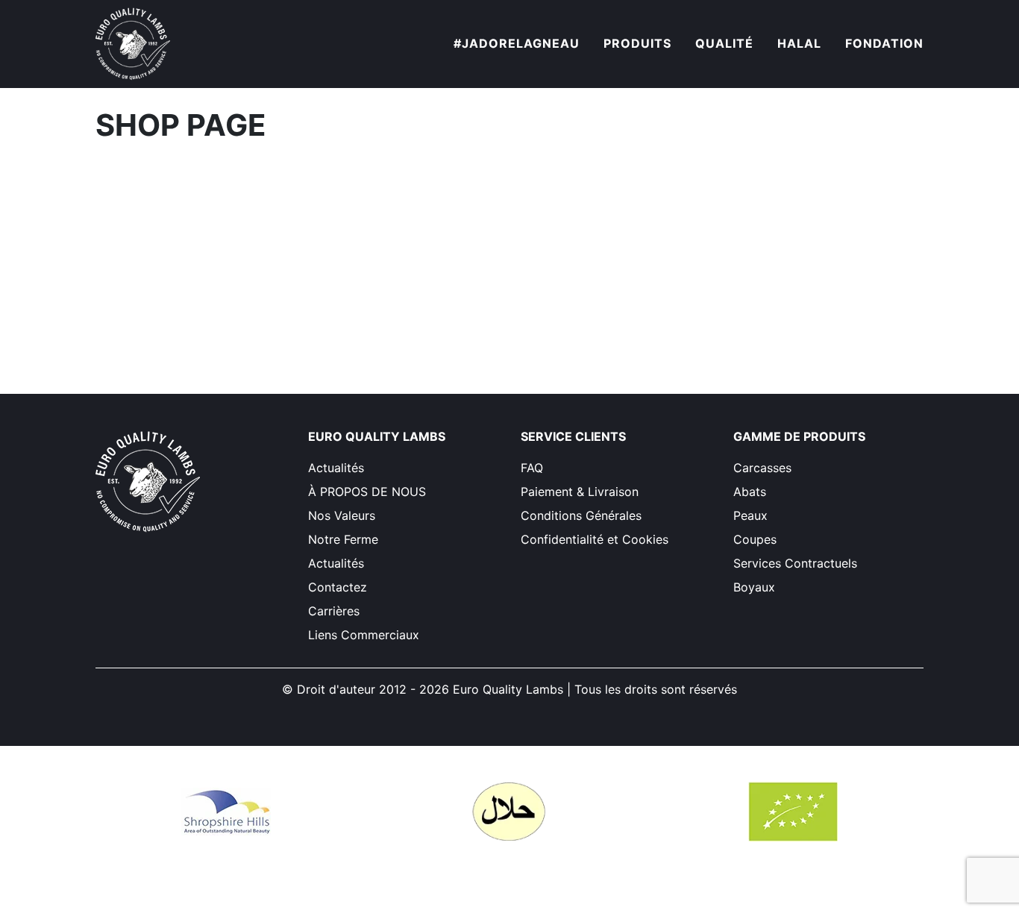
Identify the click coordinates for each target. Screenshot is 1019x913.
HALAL (799, 43)
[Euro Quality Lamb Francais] (132, 44)
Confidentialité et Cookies (594, 539)
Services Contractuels (795, 563)
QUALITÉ (724, 43)
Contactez (337, 587)
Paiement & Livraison (580, 491)
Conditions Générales (581, 515)
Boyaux (754, 587)
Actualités (336, 467)
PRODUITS (637, 43)
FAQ (532, 467)
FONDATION (884, 43)
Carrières (334, 610)
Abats (749, 491)
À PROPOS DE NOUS (367, 491)
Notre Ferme (343, 539)
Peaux (750, 515)
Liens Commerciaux (363, 634)
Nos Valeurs (341, 515)
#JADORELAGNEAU (517, 43)
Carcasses (762, 467)
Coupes (755, 539)
